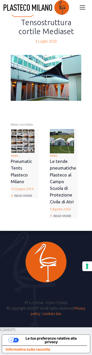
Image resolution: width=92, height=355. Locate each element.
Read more (23, 195)
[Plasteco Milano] (36, 7)
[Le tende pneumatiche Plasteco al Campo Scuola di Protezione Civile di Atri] (62, 141)
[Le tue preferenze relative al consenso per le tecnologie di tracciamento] (87, 266)
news (22, 172)
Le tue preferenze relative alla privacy (51, 340)
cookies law (51, 314)
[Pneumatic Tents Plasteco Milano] (23, 141)
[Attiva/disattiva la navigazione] (82, 7)
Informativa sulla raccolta (28, 349)
